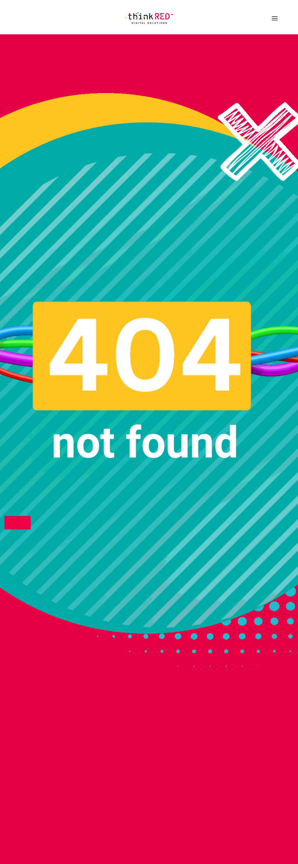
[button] (275, 18)
